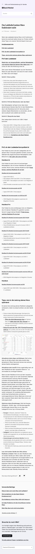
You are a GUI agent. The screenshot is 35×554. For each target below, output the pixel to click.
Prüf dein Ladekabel (8, 48)
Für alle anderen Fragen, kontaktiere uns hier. (15, 540)
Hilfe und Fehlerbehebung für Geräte (16, 4)
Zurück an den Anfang (8, 513)
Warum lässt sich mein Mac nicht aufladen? (15, 491)
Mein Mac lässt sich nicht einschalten (13, 508)
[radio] (19, 475)
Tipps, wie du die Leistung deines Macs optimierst (17, 55)
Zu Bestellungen (7, 535)
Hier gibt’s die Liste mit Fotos (18, 156)
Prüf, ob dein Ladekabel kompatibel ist (13, 51)
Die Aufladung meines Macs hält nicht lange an (16, 499)
